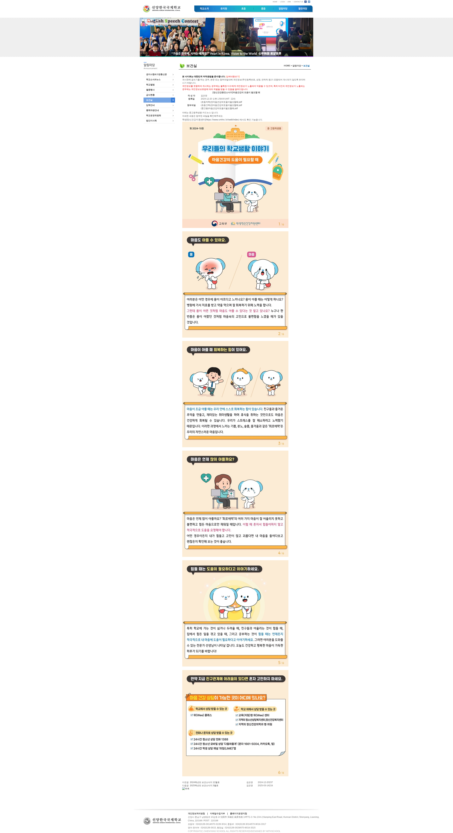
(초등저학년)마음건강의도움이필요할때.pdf (221, 102)
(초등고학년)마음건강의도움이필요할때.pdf (221, 105)
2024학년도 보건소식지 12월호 (205, 782)
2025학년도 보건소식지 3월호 (204, 785)
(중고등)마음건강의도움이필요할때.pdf (219, 108)
